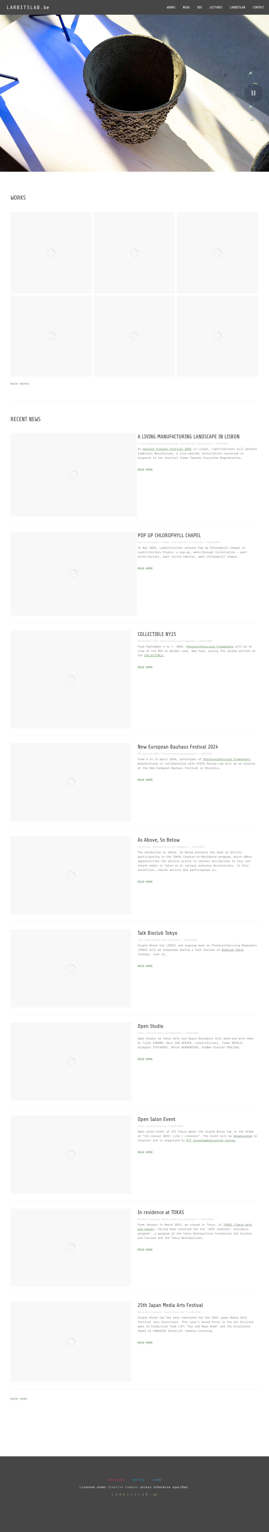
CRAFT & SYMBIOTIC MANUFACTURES (51, 251)
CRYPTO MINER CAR (217, 251)
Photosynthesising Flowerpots (209, 647)
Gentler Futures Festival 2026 (167, 449)
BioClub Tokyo (233, 950)
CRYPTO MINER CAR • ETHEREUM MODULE (51, 335)
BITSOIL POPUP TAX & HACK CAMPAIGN (217, 335)
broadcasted (242, 1136)
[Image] (74, 475)
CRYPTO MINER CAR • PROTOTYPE (134, 335)
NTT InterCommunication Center (210, 1140)
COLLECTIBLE (153, 655)
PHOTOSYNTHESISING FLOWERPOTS (134, 251)
